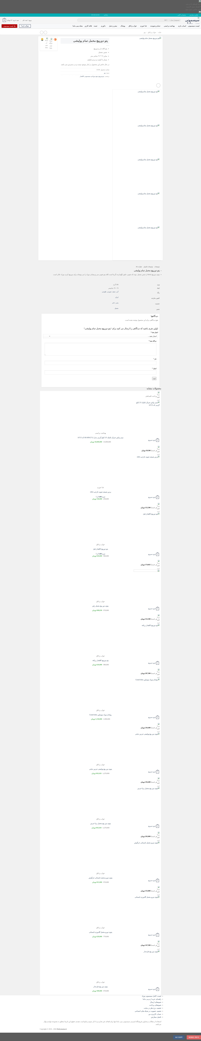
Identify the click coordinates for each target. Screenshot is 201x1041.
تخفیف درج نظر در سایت (152, 1008)
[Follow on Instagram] (8, 15)
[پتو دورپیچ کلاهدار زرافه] (147, 639)
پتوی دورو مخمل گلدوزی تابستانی (100, 932)
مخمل (116, 308)
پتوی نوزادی (94, 76)
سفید (113, 292)
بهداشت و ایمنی (169, 26)
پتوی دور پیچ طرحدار (100, 986)
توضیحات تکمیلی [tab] (148, 266)
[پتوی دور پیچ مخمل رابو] (147, 585)
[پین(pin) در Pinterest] (96, 81)
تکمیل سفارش (156, 1017)
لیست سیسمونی (193, 26)
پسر (117, 303)
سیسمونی (87, 76)
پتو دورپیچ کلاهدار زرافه (100, 660)
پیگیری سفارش (193, 15)
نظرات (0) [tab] (139, 266)
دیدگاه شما (152, 341)
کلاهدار (82, 76)
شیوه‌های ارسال (155, 1002)
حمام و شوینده (155, 26)
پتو (145, 32)
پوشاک (122, 26)
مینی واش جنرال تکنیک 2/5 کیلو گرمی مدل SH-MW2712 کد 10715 (100, 437)
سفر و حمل (113, 26)
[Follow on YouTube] (4, 15)
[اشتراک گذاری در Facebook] (107, 81)
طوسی (104, 292)
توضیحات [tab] (157, 266)
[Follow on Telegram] (2, 15)
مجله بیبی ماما (78, 26)
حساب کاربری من (154, 1014)
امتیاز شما (154, 332)
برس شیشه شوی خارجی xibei (100, 492)
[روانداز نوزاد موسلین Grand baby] (147, 693)
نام (154, 359)
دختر (113, 303)
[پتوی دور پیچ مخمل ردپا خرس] (147, 802)
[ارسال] (79, 20)
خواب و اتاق (133, 26)
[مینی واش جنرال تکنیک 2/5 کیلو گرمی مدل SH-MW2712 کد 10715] (147, 416)
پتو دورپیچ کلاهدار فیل (100, 549)
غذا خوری (143, 26)
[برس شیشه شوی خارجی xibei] (147, 471)
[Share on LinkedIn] (92, 81)
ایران (116, 297)
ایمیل (154, 368)
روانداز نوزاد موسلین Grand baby (100, 715)
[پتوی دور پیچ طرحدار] (147, 965)
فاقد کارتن (88, 26)
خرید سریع (152, 440)
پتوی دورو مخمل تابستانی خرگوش (100, 878)
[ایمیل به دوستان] (100, 81)
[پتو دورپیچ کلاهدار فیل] (147, 528)
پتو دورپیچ (101, 76)
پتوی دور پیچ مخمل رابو (100, 606)
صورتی (109, 292)
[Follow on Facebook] (10, 15)
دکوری (103, 26)
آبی (117, 292)
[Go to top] (197, 1038)
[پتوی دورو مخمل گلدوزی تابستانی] (147, 911)
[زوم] (158, 85)
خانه (159, 32)
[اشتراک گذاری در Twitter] (103, 81)
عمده (95, 26)
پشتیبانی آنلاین (182, 15)
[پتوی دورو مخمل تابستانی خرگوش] (147, 857)
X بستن (198, 1034)
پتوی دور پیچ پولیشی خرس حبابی (100, 769)
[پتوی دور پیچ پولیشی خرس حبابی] (147, 748)
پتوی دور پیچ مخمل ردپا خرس (100, 823)
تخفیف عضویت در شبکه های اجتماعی (148, 1011)
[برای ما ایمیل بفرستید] (6, 15)
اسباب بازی (182, 26)
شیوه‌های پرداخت (155, 1005)
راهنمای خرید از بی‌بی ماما (152, 999)
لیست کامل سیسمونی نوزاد (151, 996)
